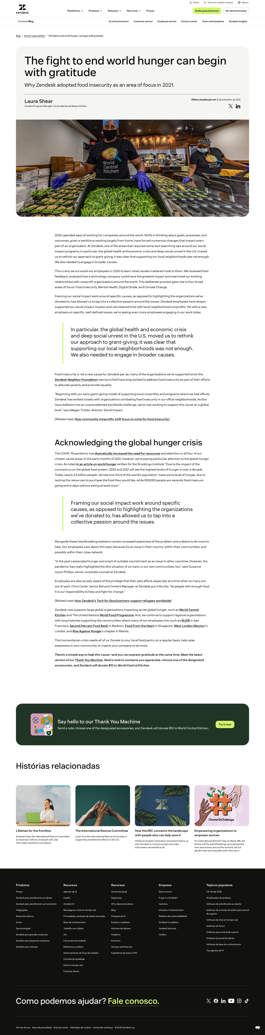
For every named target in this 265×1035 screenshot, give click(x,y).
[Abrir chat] (258, 1028)
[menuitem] (243, 2)
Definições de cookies (80, 1027)
